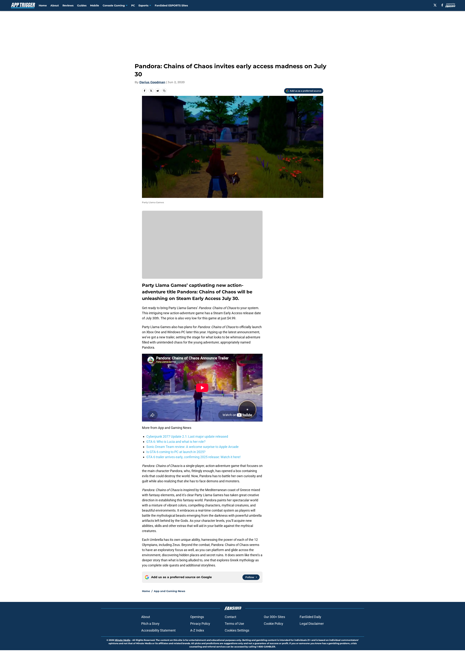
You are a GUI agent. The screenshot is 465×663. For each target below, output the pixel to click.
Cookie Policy (273, 624)
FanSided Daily (310, 617)
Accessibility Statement (158, 630)
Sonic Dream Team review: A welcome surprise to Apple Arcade (192, 447)
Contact (230, 617)
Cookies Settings (237, 630)
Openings (197, 617)
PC (133, 5)
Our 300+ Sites (274, 617)
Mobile (94, 5)
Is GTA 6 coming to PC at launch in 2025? (176, 452)
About (54, 5)
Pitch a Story (150, 624)
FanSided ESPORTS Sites (171, 5)
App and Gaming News (169, 591)
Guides (81, 5)
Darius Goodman (152, 82)
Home (43, 5)
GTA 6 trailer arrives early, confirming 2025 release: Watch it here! (193, 457)
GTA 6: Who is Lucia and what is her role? (176, 442)
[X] (435, 5)
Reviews (67, 5)
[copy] (164, 90)
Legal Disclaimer (312, 624)
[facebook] (442, 5)
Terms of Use (234, 624)
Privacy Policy (200, 624)
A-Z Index (197, 630)
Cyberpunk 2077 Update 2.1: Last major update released (187, 436)
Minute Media (122, 640)
